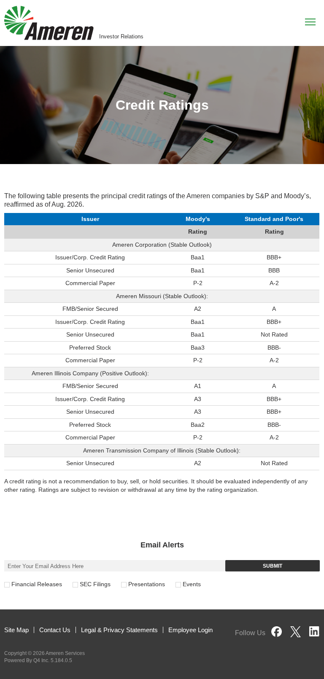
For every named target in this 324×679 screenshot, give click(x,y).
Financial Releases (36, 584)
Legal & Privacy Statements (119, 630)
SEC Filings (95, 584)
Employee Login (190, 630)
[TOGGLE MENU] (310, 21)
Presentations (146, 584)
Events (192, 584)
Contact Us (54, 630)
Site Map (16, 630)
